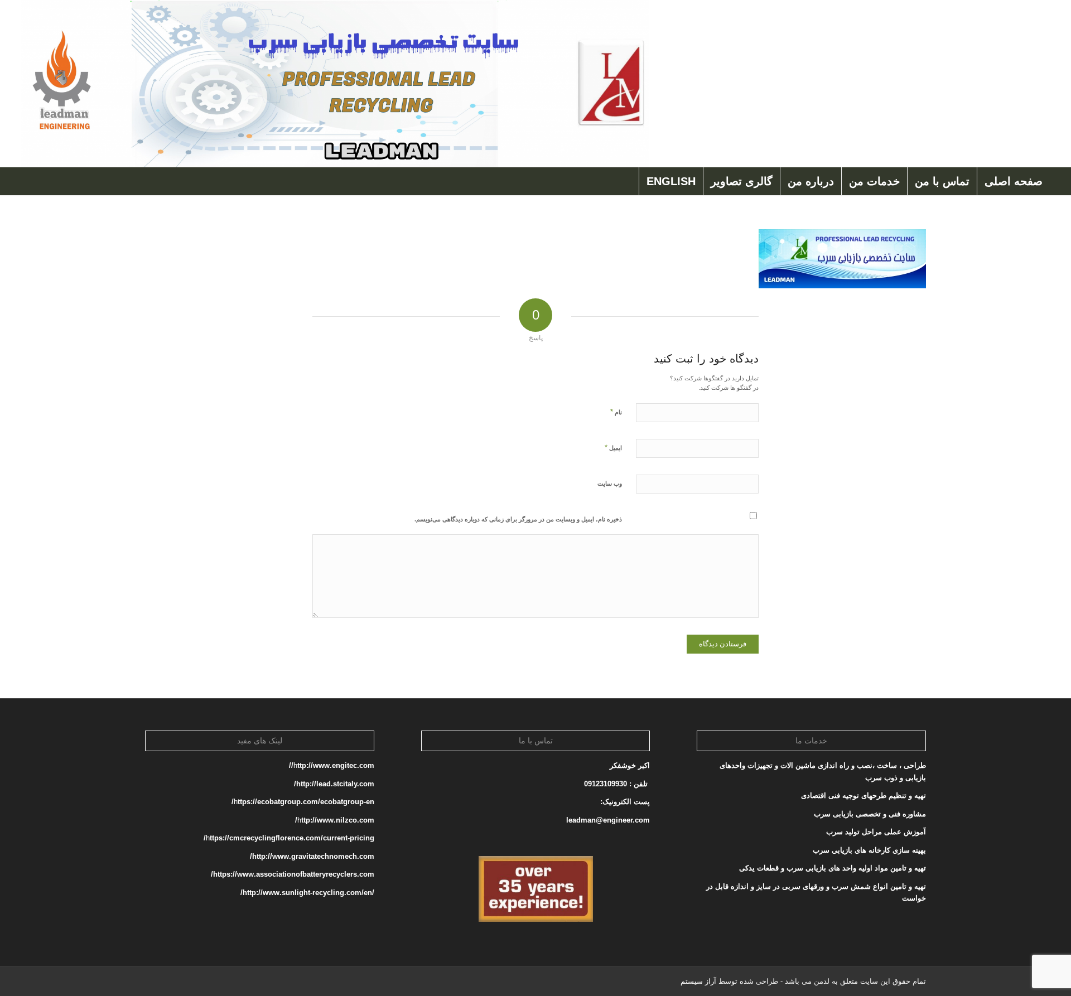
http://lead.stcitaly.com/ (334, 784)
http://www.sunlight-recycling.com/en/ (306, 892)
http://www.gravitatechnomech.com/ (312, 856)
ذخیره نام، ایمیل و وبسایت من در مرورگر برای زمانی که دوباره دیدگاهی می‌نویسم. (518, 519)
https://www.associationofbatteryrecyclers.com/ (292, 874)
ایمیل (613, 447)
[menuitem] (1013, 181)
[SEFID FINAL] (335, 83)
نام (616, 412)
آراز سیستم (698, 981)
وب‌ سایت (609, 483)
